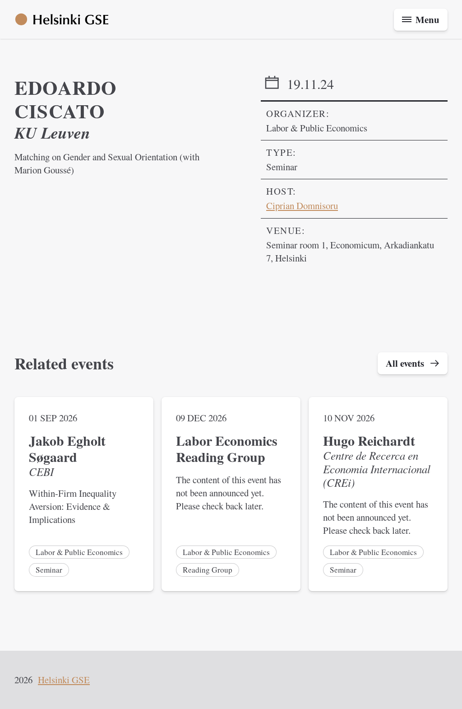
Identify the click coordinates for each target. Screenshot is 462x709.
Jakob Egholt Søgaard (67, 448)
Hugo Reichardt (369, 440)
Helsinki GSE (64, 679)
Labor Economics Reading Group (226, 448)
